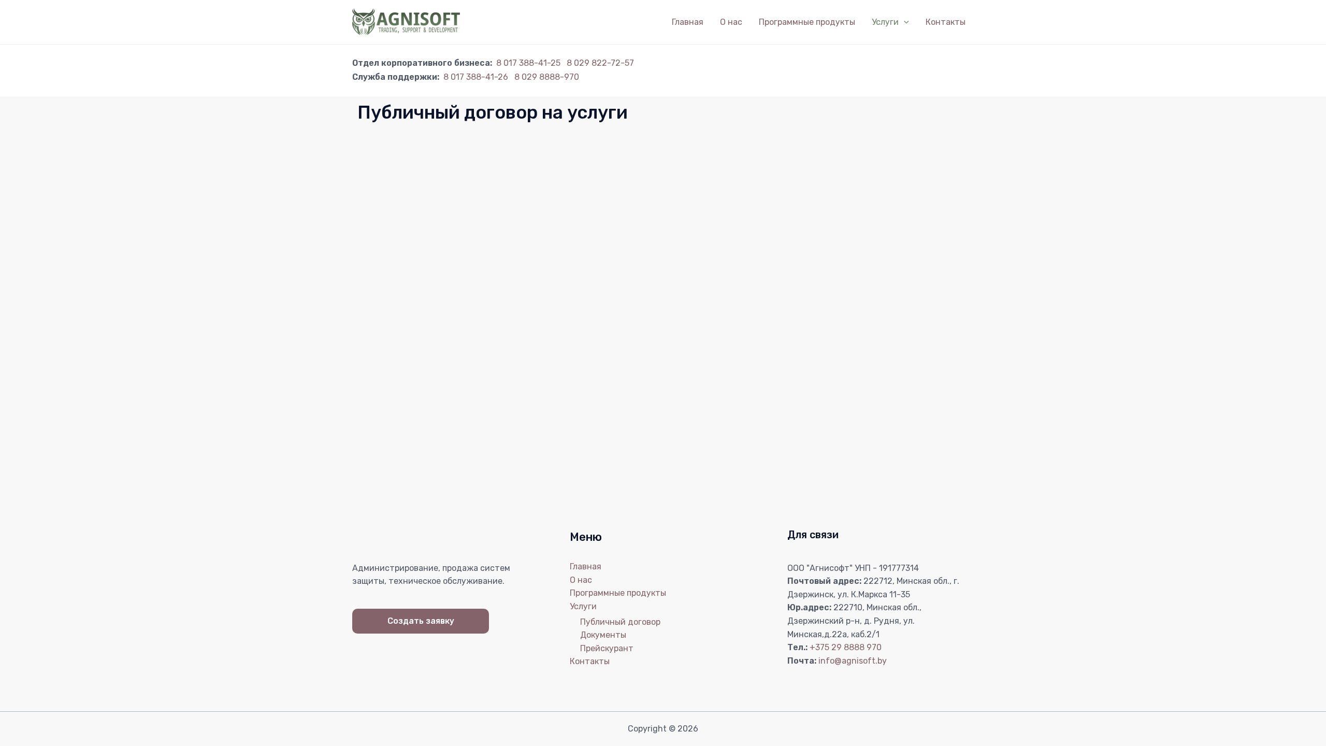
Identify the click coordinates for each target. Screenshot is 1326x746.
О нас (731, 22)
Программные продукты (807, 22)
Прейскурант (606, 648)
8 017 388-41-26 (474, 77)
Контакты (945, 22)
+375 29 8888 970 (846, 647)
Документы (603, 635)
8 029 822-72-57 (599, 63)
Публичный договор (620, 622)
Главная (687, 22)
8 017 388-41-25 (528, 63)
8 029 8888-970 (545, 77)
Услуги (885, 22)
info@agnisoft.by (852, 661)
